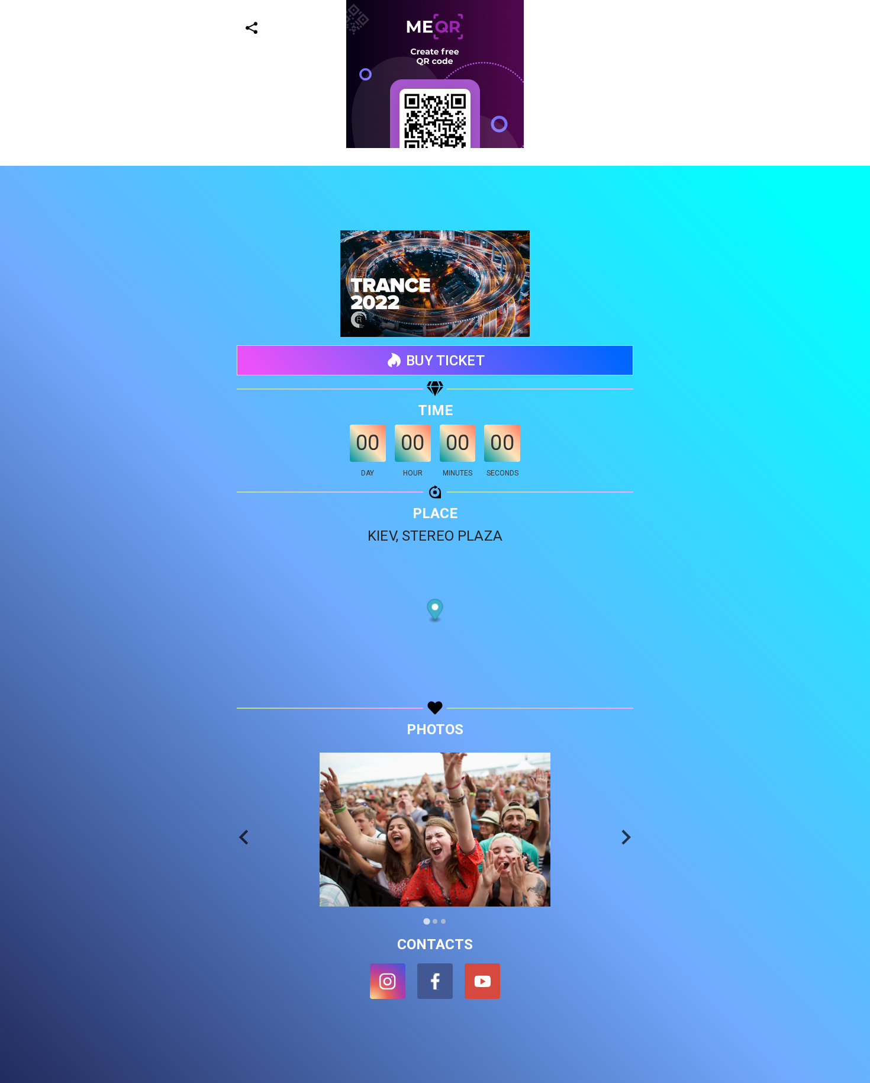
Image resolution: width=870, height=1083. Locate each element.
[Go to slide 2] (435, 921)
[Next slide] (625, 837)
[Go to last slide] (245, 837)
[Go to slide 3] (443, 921)
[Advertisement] (355, 231)
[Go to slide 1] (426, 921)
